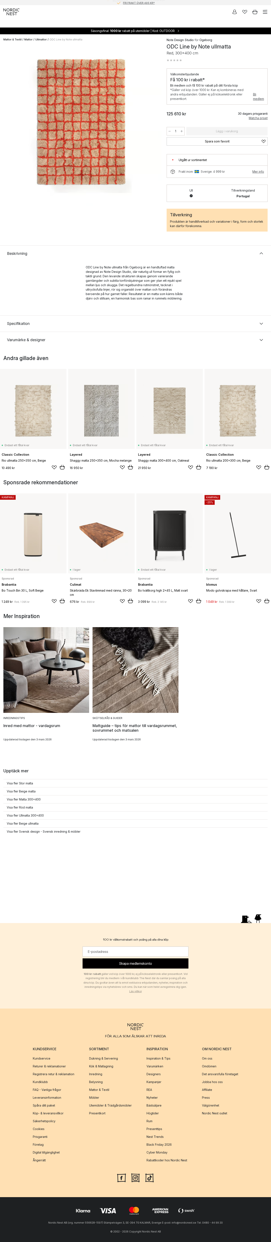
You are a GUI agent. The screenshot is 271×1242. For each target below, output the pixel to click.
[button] (174, 60)
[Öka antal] (182, 131)
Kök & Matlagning (101, 1066)
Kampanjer (154, 1082)
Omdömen (209, 1066)
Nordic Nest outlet (214, 1113)
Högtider (153, 1113)
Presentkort (97, 1113)
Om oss (207, 1058)
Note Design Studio (180, 40)
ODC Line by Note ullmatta (66, 39)
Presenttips (154, 1129)
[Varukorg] (255, 12)
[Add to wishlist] (54, 467)
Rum (149, 1121)
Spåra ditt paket (44, 1105)
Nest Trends (155, 1136)
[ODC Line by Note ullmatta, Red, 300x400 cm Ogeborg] (81, 125)
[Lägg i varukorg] (62, 467)
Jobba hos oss (212, 1082)
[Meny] (265, 12)
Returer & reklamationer (49, 1066)
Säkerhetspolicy (44, 1121)
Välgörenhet (210, 1105)
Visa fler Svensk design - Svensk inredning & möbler (43, 831)
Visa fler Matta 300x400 (24, 799)
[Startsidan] (11, 11)
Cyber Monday (157, 1152)
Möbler (94, 1097)
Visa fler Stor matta (20, 783)
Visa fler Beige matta (21, 791)
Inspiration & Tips (158, 1058)
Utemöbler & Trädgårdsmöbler (110, 1105)
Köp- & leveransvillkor (48, 1113)
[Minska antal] (170, 131)
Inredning (95, 1074)
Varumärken (155, 1066)
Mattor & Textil (12, 39)
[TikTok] (149, 1177)
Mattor (28, 39)
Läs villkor (135, 991)
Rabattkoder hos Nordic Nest (167, 1160)
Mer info (258, 171)
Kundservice (41, 1058)
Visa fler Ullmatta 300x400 (25, 815)
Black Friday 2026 (159, 1144)
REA (149, 1090)
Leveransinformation (47, 1097)
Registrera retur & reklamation (53, 1074)
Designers (154, 1074)
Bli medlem (258, 96)
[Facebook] (122, 1177)
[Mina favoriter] (245, 12)
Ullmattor (41, 39)
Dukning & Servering (103, 1058)
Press (206, 1097)
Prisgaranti (40, 1136)
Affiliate (207, 1090)
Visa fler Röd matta (20, 807)
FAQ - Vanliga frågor (47, 1090)
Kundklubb (40, 1082)
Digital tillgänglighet (46, 1152)
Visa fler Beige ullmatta (23, 823)
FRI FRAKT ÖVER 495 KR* (139, 2)
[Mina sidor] (235, 12)
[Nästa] (154, 126)
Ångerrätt (39, 1160)
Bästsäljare (154, 1105)
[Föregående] (7, 126)
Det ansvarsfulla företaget (220, 1074)
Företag (38, 1144)
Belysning (96, 1082)
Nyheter (152, 1097)
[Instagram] (135, 1177)
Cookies (38, 1129)
